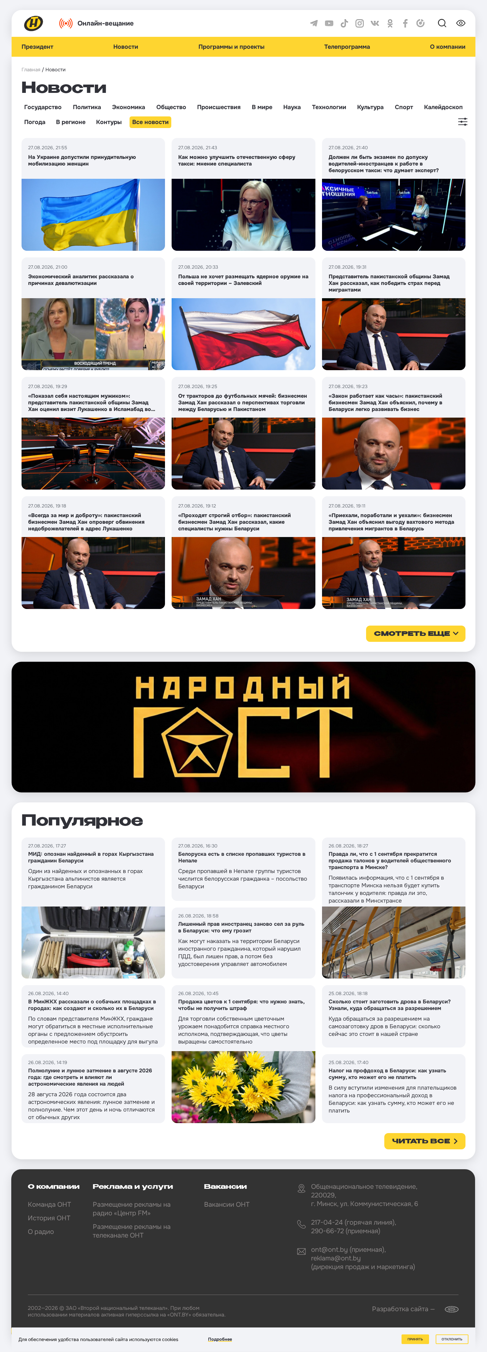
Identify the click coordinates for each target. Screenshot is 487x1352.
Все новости (150, 122)
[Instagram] (359, 23)
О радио (41, 1232)
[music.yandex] (420, 23)
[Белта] (448, 1309)
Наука (292, 107)
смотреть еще (412, 634)
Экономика (128, 107)
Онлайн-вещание (106, 23)
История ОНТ (49, 1218)
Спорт (404, 107)
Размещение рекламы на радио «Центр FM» (132, 1208)
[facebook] (405, 23)
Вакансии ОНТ (226, 1204)
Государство (43, 107)
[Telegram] (314, 23)
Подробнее (220, 1339)
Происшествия (219, 107)
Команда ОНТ (49, 1204)
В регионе (70, 122)
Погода (34, 122)
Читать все (421, 1141)
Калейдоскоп (443, 107)
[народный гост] (243, 727)
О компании (447, 46)
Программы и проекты (231, 46)
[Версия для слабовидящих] (460, 23)
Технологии (329, 107)
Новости (125, 46)
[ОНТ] (34, 23)
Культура (370, 107)
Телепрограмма (347, 46)
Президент (37, 46)
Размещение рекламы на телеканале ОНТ (132, 1231)
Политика (87, 107)
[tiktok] (344, 23)
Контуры (109, 122)
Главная (31, 69)
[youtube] (329, 23)
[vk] (375, 23)
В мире (262, 107)
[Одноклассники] (390, 23)
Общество (171, 107)
